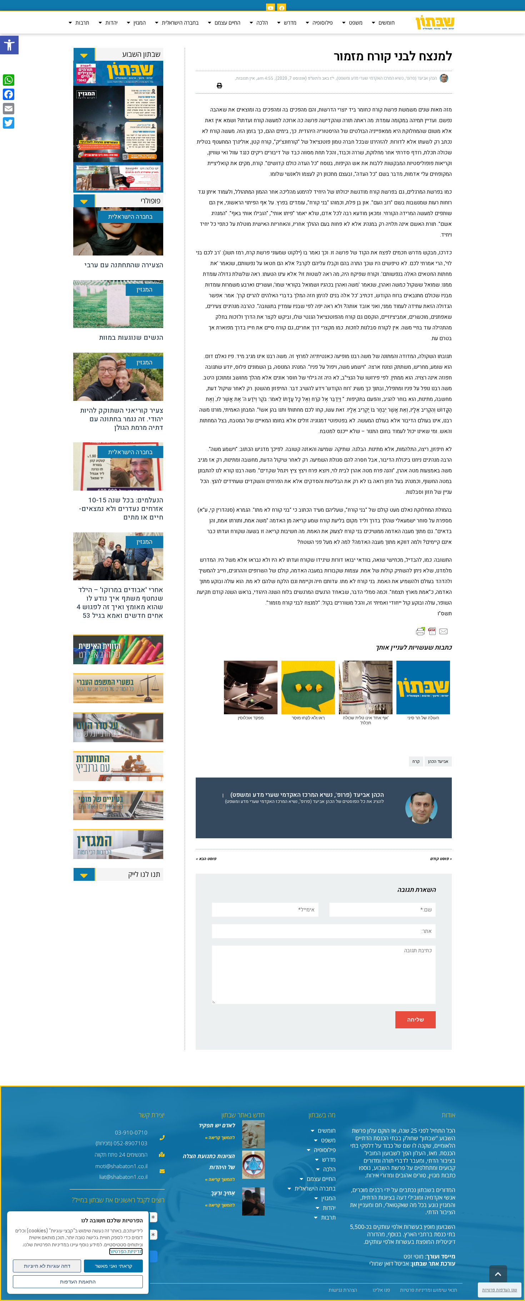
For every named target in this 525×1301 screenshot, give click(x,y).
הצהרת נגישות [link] (343, 1290)
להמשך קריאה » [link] (220, 1137)
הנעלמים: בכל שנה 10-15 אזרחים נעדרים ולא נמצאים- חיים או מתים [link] (121, 508)
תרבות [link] (82, 22)
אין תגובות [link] (245, 78)
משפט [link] (355, 22)
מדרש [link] (290, 22)
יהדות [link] (111, 22)
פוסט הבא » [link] (206, 859)
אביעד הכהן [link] (438, 761)
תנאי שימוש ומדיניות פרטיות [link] (428, 1290)
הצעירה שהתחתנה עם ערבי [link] (123, 265)
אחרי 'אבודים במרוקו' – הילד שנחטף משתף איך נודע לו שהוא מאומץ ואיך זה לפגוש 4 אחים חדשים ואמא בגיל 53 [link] (119, 602)
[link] (9, 45)
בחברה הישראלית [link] (180, 22)
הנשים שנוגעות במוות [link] (131, 338)
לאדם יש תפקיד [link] (217, 1125)
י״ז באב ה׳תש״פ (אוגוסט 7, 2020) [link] (305, 78)
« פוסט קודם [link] (441, 859)
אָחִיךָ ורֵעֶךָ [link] (223, 1192)
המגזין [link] (140, 22)
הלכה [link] (262, 22)
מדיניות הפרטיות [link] (126, 1251)
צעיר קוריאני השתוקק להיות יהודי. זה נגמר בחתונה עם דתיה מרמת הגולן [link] (121, 419)
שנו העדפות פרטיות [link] (499, 1290)
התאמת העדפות (78, 1281)
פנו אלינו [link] (381, 1290)
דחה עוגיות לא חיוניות (47, 1266)
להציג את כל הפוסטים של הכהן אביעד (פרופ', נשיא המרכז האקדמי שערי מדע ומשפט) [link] (304, 801)
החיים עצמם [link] (227, 22)
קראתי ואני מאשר (113, 1266)
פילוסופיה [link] (322, 22)
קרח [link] (416, 761)
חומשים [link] (387, 22)
